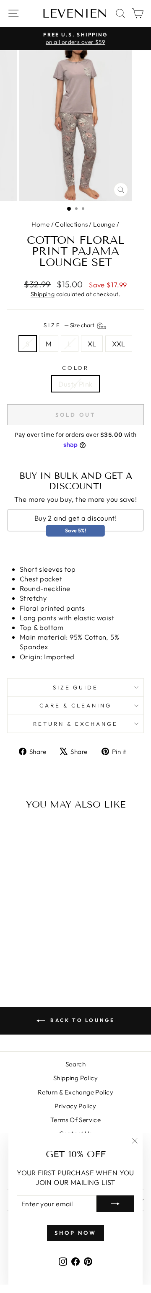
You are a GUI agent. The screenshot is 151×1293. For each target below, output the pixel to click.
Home (40, 224)
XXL (118, 343)
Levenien (75, 13)
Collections (71, 224)
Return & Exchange (75, 723)
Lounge (104, 224)
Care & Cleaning (75, 705)
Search (75, 1064)
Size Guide (76, 687)
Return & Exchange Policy (75, 1092)
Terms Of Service (75, 1120)
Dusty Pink (75, 383)
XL (92, 343)
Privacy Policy (75, 1106)
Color (75, 367)
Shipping (43, 294)
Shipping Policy (75, 1078)
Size (70, 325)
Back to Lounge (81, 1020)
